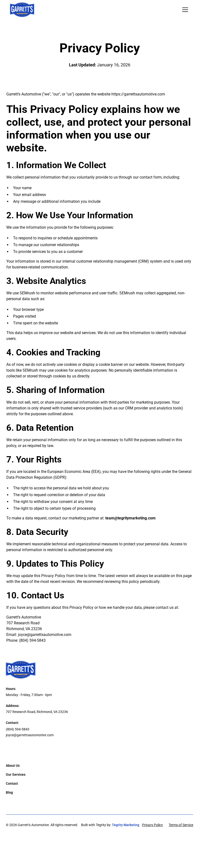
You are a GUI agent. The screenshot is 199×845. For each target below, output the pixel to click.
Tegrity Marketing (125, 825)
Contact (12, 783)
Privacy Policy (152, 825)
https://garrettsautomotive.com (138, 94)
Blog (9, 792)
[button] (184, 10)
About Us (13, 765)
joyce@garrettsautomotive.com (44, 634)
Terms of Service (181, 825)
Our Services (15, 774)
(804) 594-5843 (32, 640)
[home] (22, 9)
